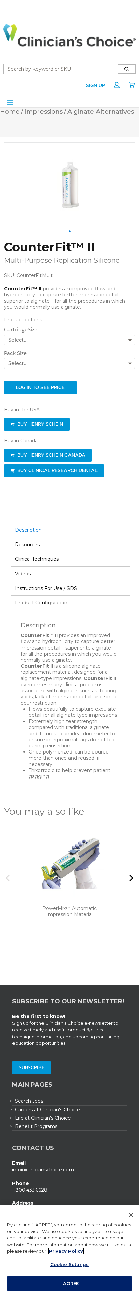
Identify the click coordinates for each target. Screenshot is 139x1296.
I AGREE (69, 1283)
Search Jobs (29, 1101)
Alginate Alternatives (100, 111)
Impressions (43, 111)
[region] (69, 1250)
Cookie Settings (69, 1264)
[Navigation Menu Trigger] (10, 102)
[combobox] (58, 69)
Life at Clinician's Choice (43, 1118)
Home (10, 111)
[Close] (130, 1214)
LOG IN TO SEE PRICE (40, 387)
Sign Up (95, 85)
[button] (116, 85)
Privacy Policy (66, 1251)
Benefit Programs (36, 1126)
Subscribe (32, 1067)
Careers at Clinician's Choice (47, 1110)
